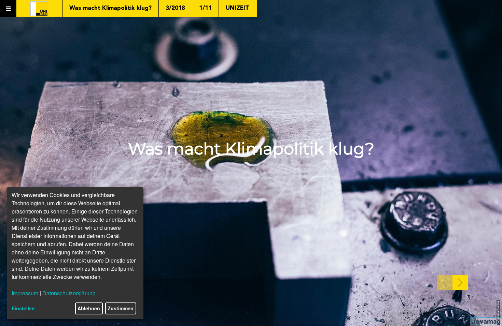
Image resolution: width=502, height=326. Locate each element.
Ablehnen (89, 308)
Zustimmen (121, 308)
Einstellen (23, 308)
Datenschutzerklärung (69, 293)
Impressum (25, 293)
